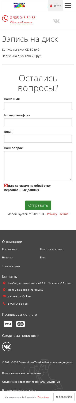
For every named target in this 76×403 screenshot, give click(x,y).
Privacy (52, 214)
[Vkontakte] (56, 20)
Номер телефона (17, 115)
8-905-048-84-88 (22, 17)
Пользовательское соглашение (21, 373)
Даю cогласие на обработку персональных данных (27, 188)
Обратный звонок (21, 22)
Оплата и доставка (51, 249)
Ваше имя (12, 99)
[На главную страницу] (19, 5)
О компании (9, 249)
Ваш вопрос (13, 148)
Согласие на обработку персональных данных (31, 381)
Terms (64, 214)
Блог (43, 257)
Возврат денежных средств (19, 390)
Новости (7, 257)
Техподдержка (11, 266)
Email (8, 132)
